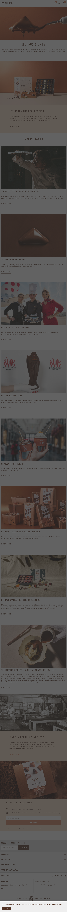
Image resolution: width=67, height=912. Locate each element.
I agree (6, 908)
